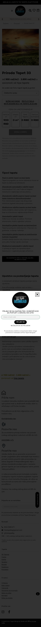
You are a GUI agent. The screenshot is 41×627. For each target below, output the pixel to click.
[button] (37, 294)
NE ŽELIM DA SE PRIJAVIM (20, 326)
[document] (20, 313)
